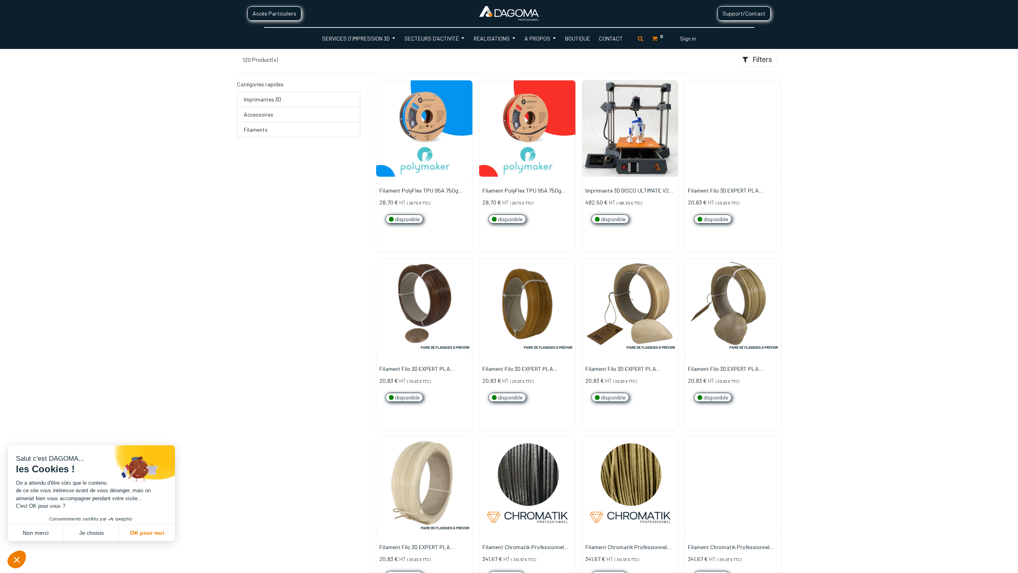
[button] (467, 114)
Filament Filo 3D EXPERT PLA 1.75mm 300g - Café (723, 191)
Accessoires (258, 114)
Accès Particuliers (274, 13)
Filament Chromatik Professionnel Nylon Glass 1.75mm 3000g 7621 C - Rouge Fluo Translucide (730, 548)
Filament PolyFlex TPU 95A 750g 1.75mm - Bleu (418, 191)
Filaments (256, 129)
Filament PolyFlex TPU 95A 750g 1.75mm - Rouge (521, 191)
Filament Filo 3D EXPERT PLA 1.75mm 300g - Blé (517, 369)
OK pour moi (147, 533)
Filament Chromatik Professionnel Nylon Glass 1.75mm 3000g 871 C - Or (629, 548)
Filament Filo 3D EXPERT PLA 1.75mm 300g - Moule (620, 369)
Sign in (688, 38)
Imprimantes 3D (262, 99)
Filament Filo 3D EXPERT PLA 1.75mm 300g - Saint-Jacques (415, 548)
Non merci (36, 533)
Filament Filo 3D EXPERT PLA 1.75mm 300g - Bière (414, 369)
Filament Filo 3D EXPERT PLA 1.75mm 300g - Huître (723, 369)
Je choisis (91, 533)
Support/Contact (744, 13)
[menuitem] (577, 38)
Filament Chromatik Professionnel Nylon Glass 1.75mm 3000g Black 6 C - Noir (525, 548)
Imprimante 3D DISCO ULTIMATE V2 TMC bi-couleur (627, 191)
